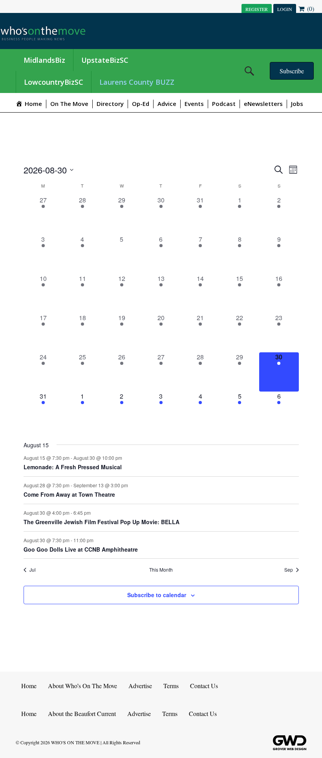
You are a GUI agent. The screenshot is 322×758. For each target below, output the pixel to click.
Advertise (140, 685)
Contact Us (204, 685)
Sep (288, 570)
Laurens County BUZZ (136, 82)
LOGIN (284, 9)
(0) (310, 8)
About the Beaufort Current (82, 713)
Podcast (224, 104)
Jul (32, 570)
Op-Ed (140, 104)
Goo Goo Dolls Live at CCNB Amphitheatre (81, 549)
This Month (161, 570)
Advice (166, 104)
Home (29, 685)
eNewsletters (263, 104)
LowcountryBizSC (53, 82)
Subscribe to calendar (156, 595)
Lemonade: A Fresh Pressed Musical (73, 467)
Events (194, 104)
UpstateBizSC (104, 60)
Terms (171, 685)
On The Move (69, 104)
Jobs (297, 104)
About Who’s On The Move (82, 685)
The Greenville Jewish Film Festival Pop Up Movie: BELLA (101, 522)
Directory (110, 104)
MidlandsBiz (44, 60)
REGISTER (256, 9)
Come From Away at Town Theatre (69, 494)
